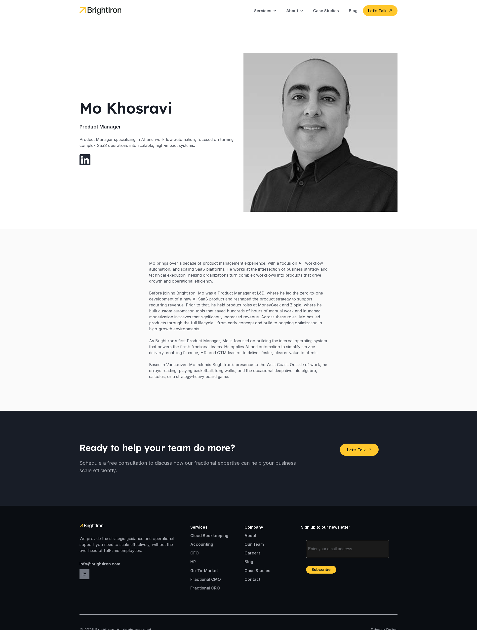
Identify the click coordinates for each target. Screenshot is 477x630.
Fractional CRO (205, 588)
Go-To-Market (204, 570)
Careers (252, 552)
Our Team (254, 544)
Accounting (201, 544)
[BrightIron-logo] (100, 11)
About (250, 535)
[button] (273, 11)
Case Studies (257, 570)
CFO (194, 552)
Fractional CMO (205, 579)
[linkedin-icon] (85, 159)
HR (193, 561)
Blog (248, 561)
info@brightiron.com (100, 563)
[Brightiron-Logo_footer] (97, 526)
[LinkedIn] (84, 574)
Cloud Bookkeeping (209, 535)
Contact (252, 579)
